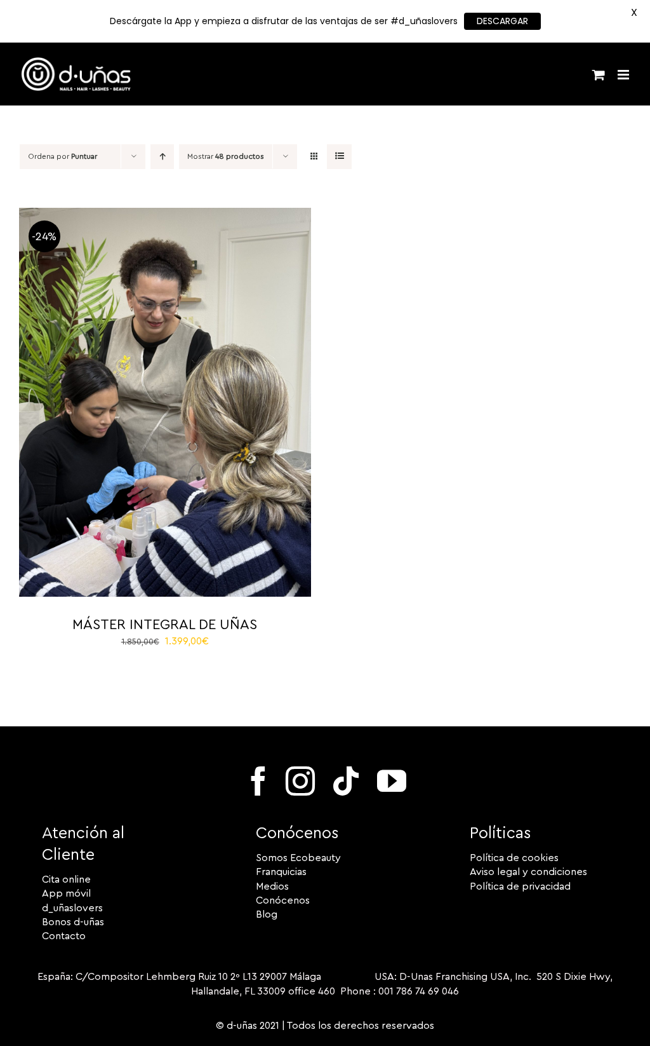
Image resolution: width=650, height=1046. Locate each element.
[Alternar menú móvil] (624, 74)
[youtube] (391, 781)
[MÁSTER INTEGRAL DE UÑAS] (165, 215)
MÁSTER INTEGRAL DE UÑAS (164, 625)
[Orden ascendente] (162, 157)
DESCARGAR (502, 21)
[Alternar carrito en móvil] (598, 74)
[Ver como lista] (339, 156)
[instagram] (300, 781)
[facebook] (258, 781)
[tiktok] (346, 781)
